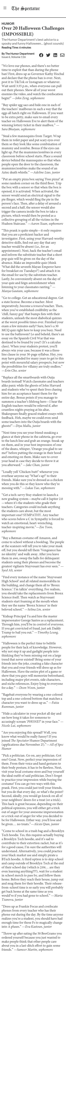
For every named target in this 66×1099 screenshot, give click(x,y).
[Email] (62, 55)
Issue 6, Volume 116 (14, 56)
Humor (8, 23)
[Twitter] (48, 55)
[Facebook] (41, 55)
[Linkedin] (55, 55)
